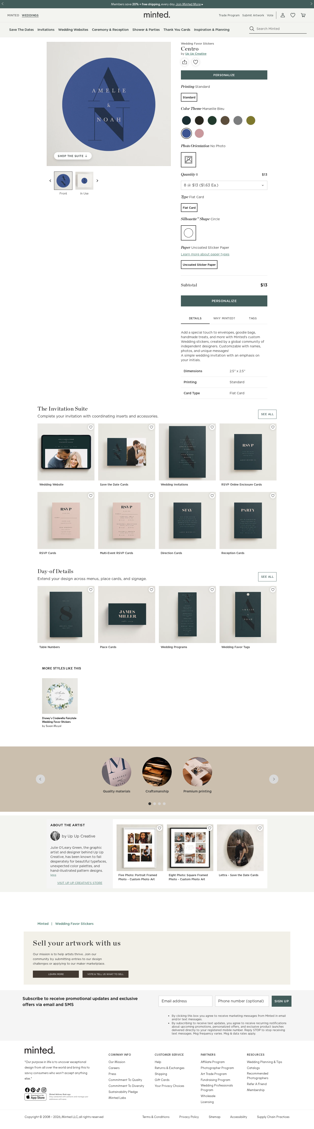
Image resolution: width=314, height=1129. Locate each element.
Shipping (161, 1074)
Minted (43, 924)
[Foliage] (250, 120)
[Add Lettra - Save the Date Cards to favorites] (260, 828)
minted (13, 15)
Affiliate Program (213, 1062)
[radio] (189, 97)
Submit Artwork (253, 15)
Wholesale (208, 1096)
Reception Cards (232, 553)
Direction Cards (171, 553)
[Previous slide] (50, 180)
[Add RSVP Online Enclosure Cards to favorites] (273, 427)
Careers (114, 1068)
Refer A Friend (257, 1084)
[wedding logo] (157, 14)
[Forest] (212, 120)
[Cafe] (225, 120)
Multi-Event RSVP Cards (116, 553)
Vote (270, 15)
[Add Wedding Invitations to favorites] (212, 427)
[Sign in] (282, 15)
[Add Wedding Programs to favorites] (212, 589)
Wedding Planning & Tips (264, 1062)
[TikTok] (38, 1089)
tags (253, 318)
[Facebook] (27, 1089)
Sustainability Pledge (123, 1091)
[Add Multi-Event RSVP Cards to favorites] (151, 495)
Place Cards (108, 647)
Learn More (56, 974)
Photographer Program (217, 1068)
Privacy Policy (189, 1117)
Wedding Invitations (174, 484)
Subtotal (189, 285)
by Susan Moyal (51, 726)
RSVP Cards (47, 553)
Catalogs (253, 1068)
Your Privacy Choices (169, 1085)
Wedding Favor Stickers (197, 43)
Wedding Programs (174, 647)
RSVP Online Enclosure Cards (241, 484)
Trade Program (229, 15)
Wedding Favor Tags (235, 647)
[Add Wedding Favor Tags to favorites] (273, 589)
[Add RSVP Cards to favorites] (91, 495)
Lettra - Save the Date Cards (238, 875)
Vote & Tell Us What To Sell (105, 974)
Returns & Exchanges (169, 1068)
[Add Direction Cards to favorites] (212, 495)
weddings (30, 15)
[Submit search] (252, 28)
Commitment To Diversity (126, 1085)
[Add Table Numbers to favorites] (91, 589)
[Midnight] (186, 120)
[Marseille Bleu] (186, 133)
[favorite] (195, 62)
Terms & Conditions (155, 1117)
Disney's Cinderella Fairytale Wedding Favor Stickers (59, 719)
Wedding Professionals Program (217, 1087)
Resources (256, 1054)
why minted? (224, 318)
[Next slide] (97, 180)
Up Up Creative (195, 53)
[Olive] (199, 120)
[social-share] (184, 62)
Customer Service (169, 1054)
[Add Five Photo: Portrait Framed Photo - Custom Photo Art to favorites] (159, 828)
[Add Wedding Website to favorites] (91, 427)
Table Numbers (49, 647)
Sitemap (214, 1117)
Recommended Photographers (257, 1075)
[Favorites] (293, 15)
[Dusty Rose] (199, 133)
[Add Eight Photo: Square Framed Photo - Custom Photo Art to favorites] (209, 828)
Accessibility (238, 1117)
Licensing (207, 1102)
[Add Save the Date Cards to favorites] (151, 427)
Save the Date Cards (114, 484)
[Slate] (237, 120)
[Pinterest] (33, 1089)
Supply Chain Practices (273, 1117)
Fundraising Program (215, 1080)
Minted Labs (117, 1097)
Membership (256, 1090)
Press (112, 1074)
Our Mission (116, 1062)
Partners (208, 1054)
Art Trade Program (214, 1074)
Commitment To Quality (125, 1080)
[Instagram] (44, 1089)
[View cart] (303, 15)
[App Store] (35, 1098)
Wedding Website (51, 484)
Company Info (119, 1054)
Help (158, 1062)
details (195, 318)
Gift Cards (162, 1080)
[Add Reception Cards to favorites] (273, 495)
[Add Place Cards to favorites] (151, 589)
